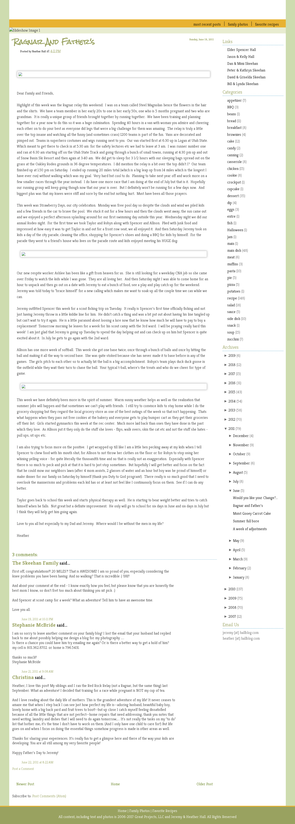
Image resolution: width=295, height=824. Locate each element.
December (241, 435)
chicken (233, 168)
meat (231, 257)
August (238, 472)
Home (115, 784)
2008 (232, 607)
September (241, 463)
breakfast (234, 127)
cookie (232, 175)
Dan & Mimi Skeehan (242, 63)
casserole (234, 161)
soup (230, 332)
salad (231, 305)
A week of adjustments (250, 528)
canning (233, 155)
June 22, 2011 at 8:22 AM (37, 762)
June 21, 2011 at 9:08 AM (37, 671)
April (236, 549)
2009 (232, 598)
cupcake (233, 188)
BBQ (230, 107)
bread (231, 120)
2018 (232, 364)
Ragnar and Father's (54, 41)
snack (231, 325)
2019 (232, 355)
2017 (231, 373)
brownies (234, 134)
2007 (232, 616)
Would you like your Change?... (255, 497)
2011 (231, 428)
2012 (231, 419)
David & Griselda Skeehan (246, 77)
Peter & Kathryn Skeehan (246, 70)
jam (230, 236)
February (239, 568)
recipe (232, 298)
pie (229, 277)
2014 (232, 401)
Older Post (205, 784)
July (236, 481)
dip (229, 202)
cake (230, 141)
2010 (232, 589)
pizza (231, 284)
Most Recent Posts (207, 24)
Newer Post (25, 784)
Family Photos (238, 24)
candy (231, 148)
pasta (231, 271)
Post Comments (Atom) (49, 796)
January (238, 577)
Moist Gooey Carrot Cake (252, 513)
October (239, 454)
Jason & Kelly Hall (240, 56)
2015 (231, 392)
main (230, 243)
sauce (231, 311)
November (241, 445)
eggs (230, 209)
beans (231, 114)
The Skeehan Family (35, 563)
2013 (231, 410)
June (236, 490)
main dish (234, 250)
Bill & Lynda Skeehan (242, 83)
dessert (233, 195)
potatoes (233, 291)
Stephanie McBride (34, 625)
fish (230, 223)
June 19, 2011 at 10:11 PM (37, 619)
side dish (233, 318)
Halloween (235, 229)
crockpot (234, 182)
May (236, 540)
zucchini (233, 339)
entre (231, 216)
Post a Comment (23, 769)
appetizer (234, 100)
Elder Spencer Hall (241, 49)
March (238, 559)
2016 (232, 383)
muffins (232, 264)
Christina (23, 677)
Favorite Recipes (267, 24)
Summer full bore (246, 521)
